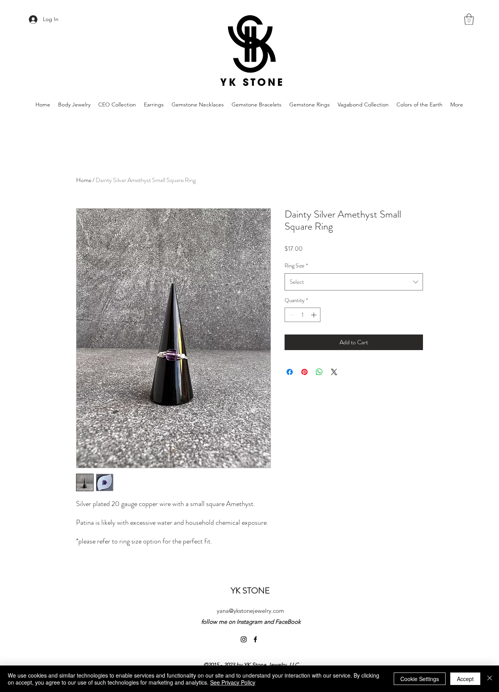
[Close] (489, 679)
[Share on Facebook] (289, 372)
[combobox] (354, 281)
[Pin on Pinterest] (304, 372)
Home (83, 179)
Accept (465, 679)
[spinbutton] (303, 315)
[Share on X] (334, 372)
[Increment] (314, 315)
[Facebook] (255, 639)
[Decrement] (291, 315)
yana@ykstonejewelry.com (250, 610)
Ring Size (296, 265)
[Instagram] (244, 639)
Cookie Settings (419, 679)
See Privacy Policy (232, 682)
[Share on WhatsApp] (319, 372)
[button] (469, 19)
